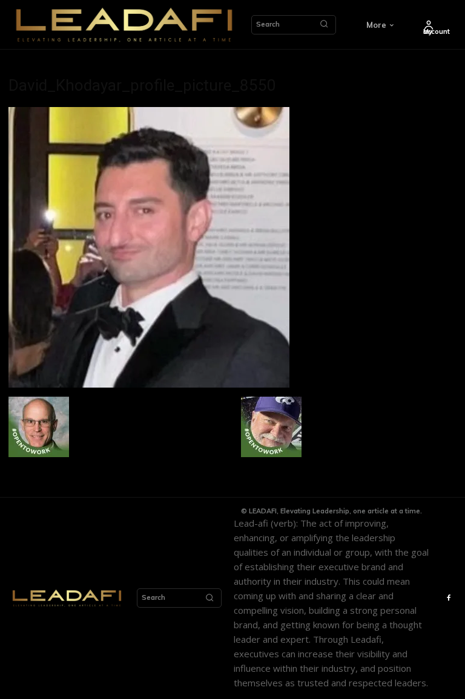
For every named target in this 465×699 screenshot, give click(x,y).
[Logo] (124, 25)
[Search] (324, 24)
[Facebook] (449, 598)
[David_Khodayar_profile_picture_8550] (148, 384)
